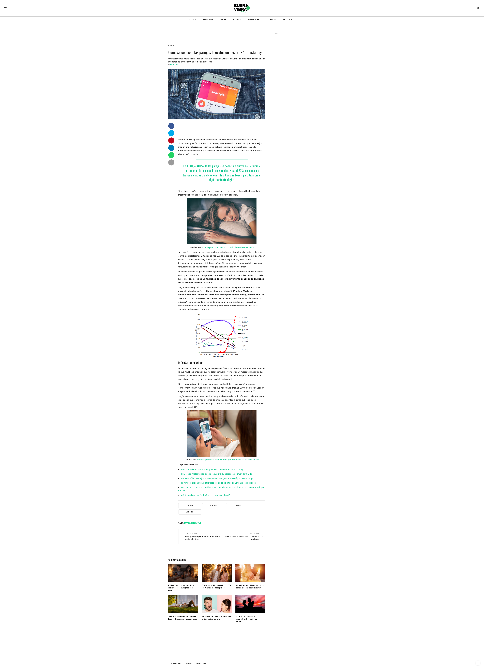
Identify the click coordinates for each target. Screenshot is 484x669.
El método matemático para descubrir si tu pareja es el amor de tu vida (216, 473)
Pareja (171, 45)
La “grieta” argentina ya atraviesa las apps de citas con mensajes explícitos (218, 482)
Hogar (223, 19)
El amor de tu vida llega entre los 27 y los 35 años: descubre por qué (216, 586)
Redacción (174, 64)
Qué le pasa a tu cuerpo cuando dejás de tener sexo (228, 247)
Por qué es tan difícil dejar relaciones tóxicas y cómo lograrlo (216, 617)
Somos (189, 664)
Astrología (253, 19)
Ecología (287, 19)
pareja (196, 523)
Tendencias (271, 19)
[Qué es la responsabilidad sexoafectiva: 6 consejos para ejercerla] (250, 604)
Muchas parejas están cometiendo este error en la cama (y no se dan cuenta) (181, 587)
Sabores (237, 19)
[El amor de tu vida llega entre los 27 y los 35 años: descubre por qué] (217, 573)
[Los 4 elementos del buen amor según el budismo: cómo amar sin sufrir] (250, 573)
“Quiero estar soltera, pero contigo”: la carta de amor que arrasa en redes (182, 617)
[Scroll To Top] (478, 663)
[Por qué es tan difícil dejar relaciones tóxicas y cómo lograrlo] (217, 604)
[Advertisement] (294, 76)
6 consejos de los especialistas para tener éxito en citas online (228, 459)
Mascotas (208, 19)
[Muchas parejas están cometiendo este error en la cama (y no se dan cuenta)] (183, 573)
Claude (213, 505)
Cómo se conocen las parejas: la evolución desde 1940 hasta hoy (215, 52)
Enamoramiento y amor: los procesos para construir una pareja (212, 469)
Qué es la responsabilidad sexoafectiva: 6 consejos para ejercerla (246, 619)
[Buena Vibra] (242, 8)
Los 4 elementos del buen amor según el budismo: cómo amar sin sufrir (249, 586)
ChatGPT (190, 505)
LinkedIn (189, 512)
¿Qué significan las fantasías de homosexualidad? (205, 495)
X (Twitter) (238, 505)
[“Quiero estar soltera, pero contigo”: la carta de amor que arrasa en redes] (183, 604)
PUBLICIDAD (176, 664)
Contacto (201, 664)
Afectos (192, 19)
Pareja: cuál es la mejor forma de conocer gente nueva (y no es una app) (217, 478)
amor (188, 523)
